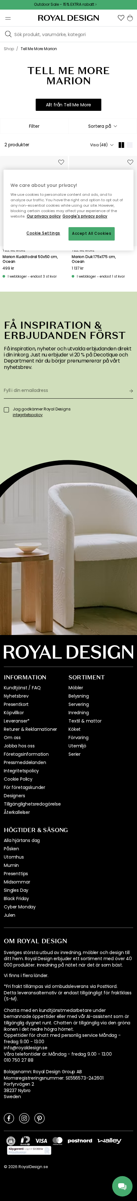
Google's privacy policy (84, 216)
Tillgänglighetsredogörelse (32, 804)
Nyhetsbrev (16, 696)
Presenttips (16, 873)
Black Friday (16, 898)
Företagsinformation (26, 754)
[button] (121, 18)
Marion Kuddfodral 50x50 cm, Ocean (30, 259)
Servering (78, 704)
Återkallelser (17, 812)
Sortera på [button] (99, 126)
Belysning (78, 696)
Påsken (11, 848)
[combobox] (102, 126)
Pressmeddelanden (25, 762)
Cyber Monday (20, 907)
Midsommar (17, 882)
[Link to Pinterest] (39, 1118)
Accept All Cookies (91, 233)
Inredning (78, 712)
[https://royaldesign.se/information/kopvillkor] (29, 1150)
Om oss (12, 737)
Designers (14, 795)
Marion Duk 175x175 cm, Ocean (94, 259)
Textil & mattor (85, 721)
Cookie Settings (43, 233)
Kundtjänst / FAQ (22, 687)
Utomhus (14, 857)
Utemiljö (77, 746)
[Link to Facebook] (9, 1118)
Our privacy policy (44, 216)
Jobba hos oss (19, 746)
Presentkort (16, 704)
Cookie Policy (18, 779)
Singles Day (16, 890)
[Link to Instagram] (24, 1118)
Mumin (11, 865)
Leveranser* (17, 721)
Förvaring (78, 737)
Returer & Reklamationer (30, 729)
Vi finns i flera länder (25, 976)
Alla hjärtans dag (22, 840)
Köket (74, 729)
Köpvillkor (14, 712)
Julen (9, 915)
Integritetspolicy (21, 771)
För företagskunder (24, 787)
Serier (74, 754)
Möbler (75, 687)
